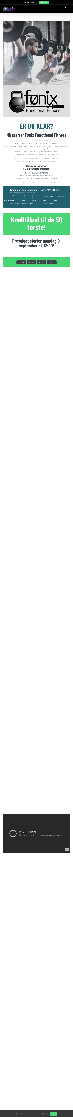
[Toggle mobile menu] (69, 8)
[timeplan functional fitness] (36, 187)
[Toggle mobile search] (66, 8)
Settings (44, 1113)
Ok (53, 1113)
